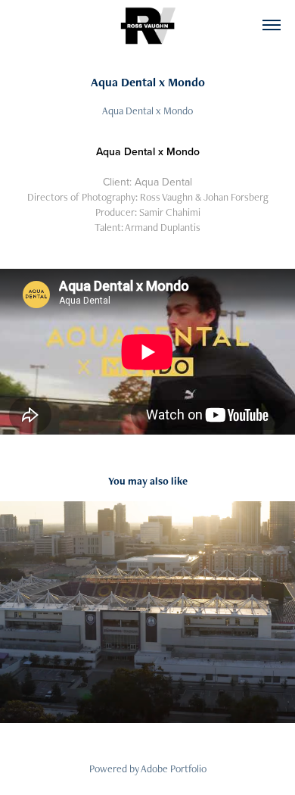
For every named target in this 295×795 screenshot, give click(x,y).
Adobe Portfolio (173, 768)
